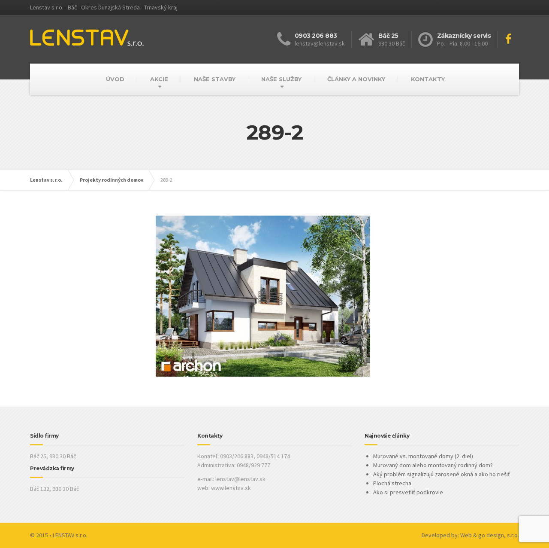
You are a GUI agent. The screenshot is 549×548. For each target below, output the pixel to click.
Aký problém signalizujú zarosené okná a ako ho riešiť (441, 474)
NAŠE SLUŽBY (281, 79)
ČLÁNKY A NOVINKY (356, 79)
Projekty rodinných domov (111, 180)
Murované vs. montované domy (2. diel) (423, 456)
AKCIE (159, 79)
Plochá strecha (392, 483)
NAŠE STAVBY (214, 79)
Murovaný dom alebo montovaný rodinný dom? (433, 465)
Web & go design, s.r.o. (489, 535)
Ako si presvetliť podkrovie (408, 492)
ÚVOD (115, 79)
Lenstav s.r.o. (46, 180)
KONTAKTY (428, 79)
